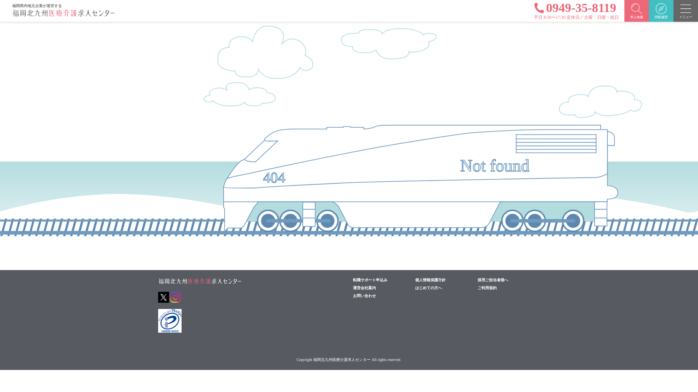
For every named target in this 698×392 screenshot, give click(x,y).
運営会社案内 (364, 288)
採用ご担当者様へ (493, 280)
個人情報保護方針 (430, 280)
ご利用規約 (487, 288)
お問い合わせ (364, 296)
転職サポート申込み (370, 280)
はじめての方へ (428, 288)
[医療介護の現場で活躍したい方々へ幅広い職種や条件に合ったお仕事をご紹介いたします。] (63, 16)
